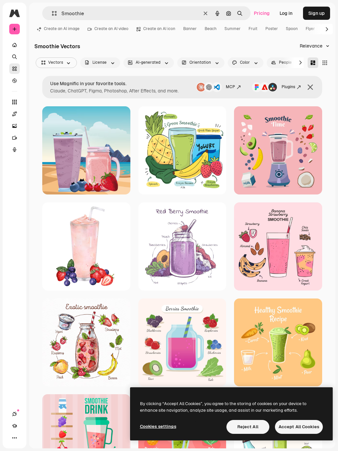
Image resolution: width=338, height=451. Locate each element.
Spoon (292, 28)
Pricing (262, 13)
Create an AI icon (159, 28)
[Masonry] (313, 62)
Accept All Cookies (299, 427)
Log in (286, 13)
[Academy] (14, 426)
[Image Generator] (14, 126)
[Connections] (14, 414)
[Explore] (14, 80)
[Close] (310, 87)
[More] (14, 438)
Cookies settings (158, 426)
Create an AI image (62, 28)
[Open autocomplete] (52, 13)
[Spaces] (14, 114)
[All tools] (14, 102)
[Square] (325, 62)
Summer (232, 28)
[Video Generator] (14, 137)
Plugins (288, 86)
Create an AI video (111, 28)
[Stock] (14, 68)
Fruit (253, 28)
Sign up (316, 13)
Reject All (247, 427)
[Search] (14, 57)
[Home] (14, 45)
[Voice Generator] (14, 149)
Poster (271, 28)
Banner (190, 28)
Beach (211, 28)
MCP (230, 86)
